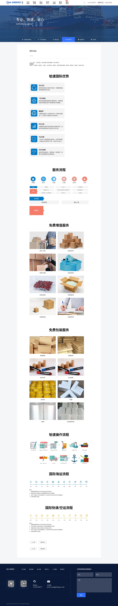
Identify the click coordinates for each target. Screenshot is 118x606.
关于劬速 (28, 2)
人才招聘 (54, 2)
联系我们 (60, 2)
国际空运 (43, 542)
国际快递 (43, 548)
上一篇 (33, 542)
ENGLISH (108, 2)
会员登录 (67, 2)
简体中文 (101, 2)
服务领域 (34, 2)
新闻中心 (47, 2)
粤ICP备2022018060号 (25, 603)
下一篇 (33, 548)
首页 (22, 2)
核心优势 (41, 2)
